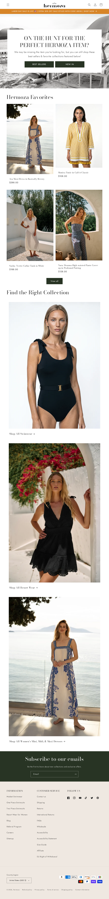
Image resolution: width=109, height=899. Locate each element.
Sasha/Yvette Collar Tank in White (26, 266)
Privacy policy (40, 890)
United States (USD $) (17, 880)
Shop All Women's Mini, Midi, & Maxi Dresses (35, 741)
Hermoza (16, 890)
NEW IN (70, 64)
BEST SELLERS (39, 64)
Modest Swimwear (14, 796)
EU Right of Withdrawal (47, 856)
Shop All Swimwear (20, 433)
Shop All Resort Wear (22, 587)
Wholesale (41, 826)
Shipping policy (67, 890)
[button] (8, 5)
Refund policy (27, 890)
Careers (10, 832)
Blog (9, 820)
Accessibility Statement (47, 838)
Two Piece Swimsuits (16, 808)
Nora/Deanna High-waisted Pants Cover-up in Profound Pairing (78, 266)
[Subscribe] (75, 774)
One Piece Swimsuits (16, 802)
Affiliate (40, 850)
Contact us (41, 796)
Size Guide (42, 844)
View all (54, 281)
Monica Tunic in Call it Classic (73, 172)
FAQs (39, 820)
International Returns (45, 814)
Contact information (82, 890)
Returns (40, 808)
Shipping (41, 802)
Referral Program (14, 826)
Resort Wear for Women (17, 814)
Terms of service (53, 890)
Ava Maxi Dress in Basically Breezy (26, 179)
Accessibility (42, 832)
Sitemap (10, 838)
